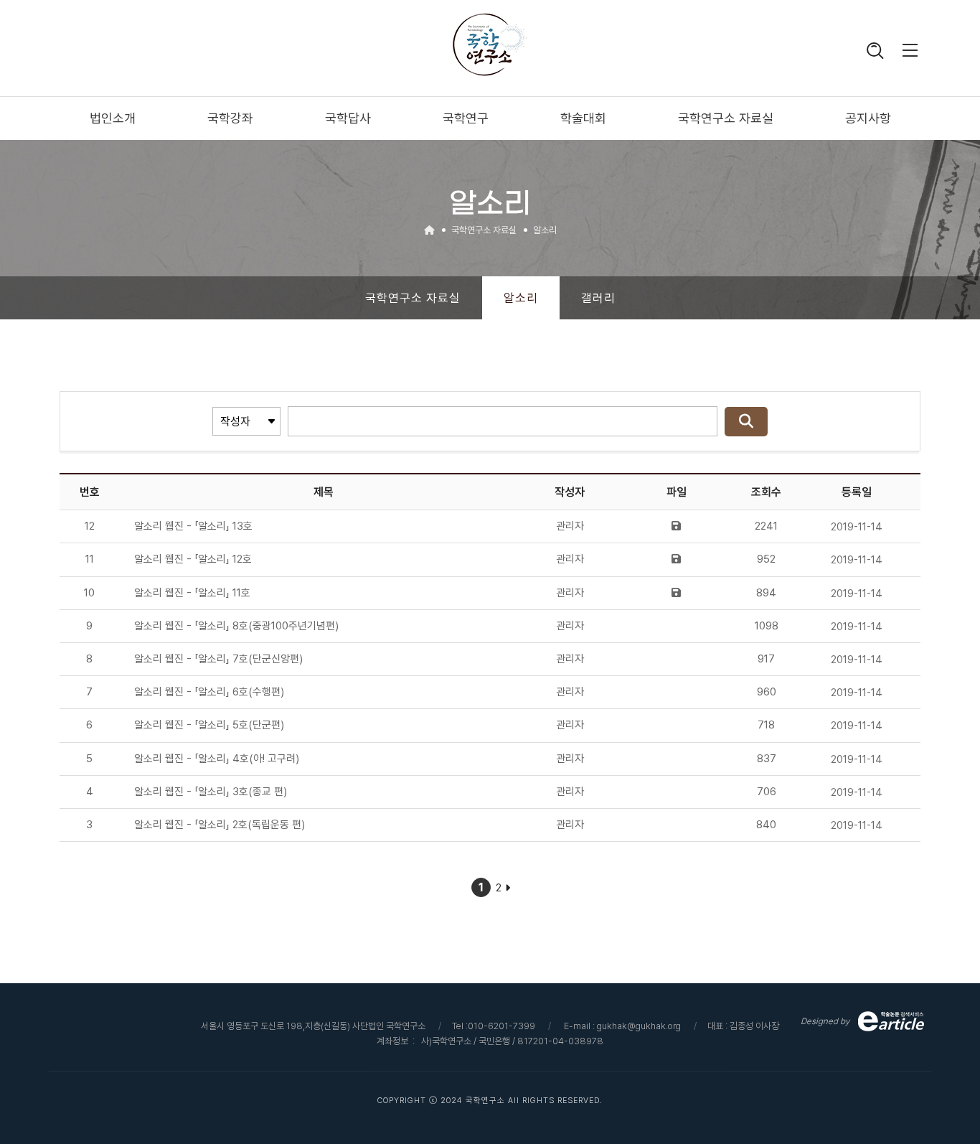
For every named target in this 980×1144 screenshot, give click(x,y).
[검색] (746, 421)
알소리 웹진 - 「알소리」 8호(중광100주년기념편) (236, 625)
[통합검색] (874, 52)
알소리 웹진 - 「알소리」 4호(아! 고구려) (216, 758)
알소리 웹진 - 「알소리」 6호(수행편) (209, 691)
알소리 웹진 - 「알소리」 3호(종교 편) (210, 791)
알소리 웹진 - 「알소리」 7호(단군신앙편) (218, 658)
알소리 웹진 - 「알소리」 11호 (192, 592)
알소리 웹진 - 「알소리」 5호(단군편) (209, 724)
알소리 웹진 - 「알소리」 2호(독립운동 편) (219, 824)
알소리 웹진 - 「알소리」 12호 (193, 559)
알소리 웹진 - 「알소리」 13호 (193, 526)
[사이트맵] (909, 52)
